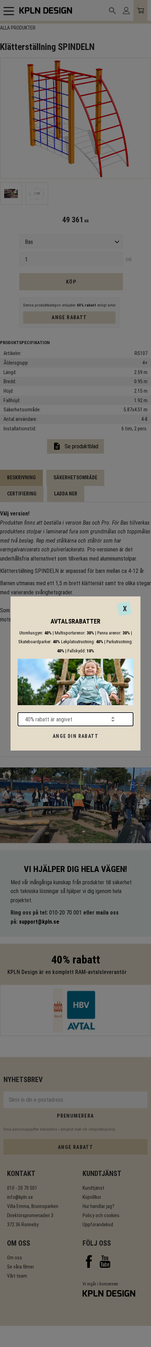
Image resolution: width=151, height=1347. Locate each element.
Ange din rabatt (75, 736)
